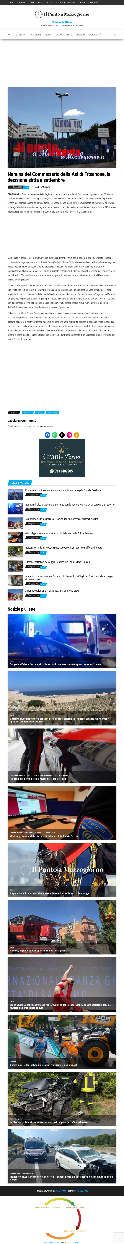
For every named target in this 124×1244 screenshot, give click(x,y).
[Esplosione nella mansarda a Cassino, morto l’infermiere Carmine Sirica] (15, 523)
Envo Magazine (81, 1191)
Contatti (49, 2)
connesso (24, 426)
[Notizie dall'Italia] (9, 34)
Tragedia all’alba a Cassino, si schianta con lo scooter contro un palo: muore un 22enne (70, 504)
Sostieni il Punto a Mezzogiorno (70, 2)
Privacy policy (35, 2)
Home (11, 2)
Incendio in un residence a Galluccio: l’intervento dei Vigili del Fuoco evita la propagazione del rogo (69, 578)
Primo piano (52, 413)
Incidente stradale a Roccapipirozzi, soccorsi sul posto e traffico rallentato (63, 547)
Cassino (20, 34)
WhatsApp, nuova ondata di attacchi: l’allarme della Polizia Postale (59, 533)
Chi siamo (21, 2)
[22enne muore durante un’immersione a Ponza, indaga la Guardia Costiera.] (15, 494)
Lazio (59, 34)
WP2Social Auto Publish (52, 1242)
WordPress (60, 1191)
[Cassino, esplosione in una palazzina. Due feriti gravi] (15, 594)
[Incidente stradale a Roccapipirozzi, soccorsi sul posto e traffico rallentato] (15, 551)
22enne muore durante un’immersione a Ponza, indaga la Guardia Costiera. (63, 490)
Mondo (81, 34)
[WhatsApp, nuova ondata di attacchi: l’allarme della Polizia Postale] (15, 537)
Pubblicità (93, 2)
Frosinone (35, 34)
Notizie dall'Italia (62, 22)
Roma (48, 34)
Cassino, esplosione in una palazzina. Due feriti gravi (52, 590)
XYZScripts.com (75, 1242)
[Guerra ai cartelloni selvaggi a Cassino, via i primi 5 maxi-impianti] (15, 566)
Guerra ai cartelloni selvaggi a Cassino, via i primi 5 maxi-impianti (58, 562)
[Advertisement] (62, 62)
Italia (69, 34)
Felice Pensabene (42, 187)
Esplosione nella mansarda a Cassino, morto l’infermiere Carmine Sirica (61, 518)
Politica (39, 413)
